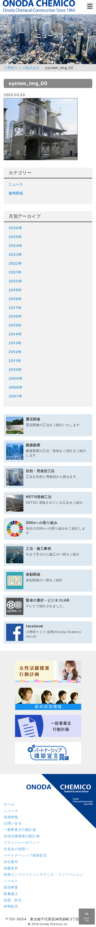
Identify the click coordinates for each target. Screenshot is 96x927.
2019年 (15, 290)
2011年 (15, 361)
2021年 (15, 272)
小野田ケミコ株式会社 (22, 68)
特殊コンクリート (43, 874)
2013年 (15, 343)
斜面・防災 (13, 900)
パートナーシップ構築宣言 (25, 855)
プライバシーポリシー (22, 842)
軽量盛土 (11, 894)
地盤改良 (11, 868)
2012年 (15, 352)
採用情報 (11, 817)
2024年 (15, 245)
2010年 (15, 369)
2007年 (15, 396)
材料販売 (11, 906)
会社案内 (11, 861)
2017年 (15, 308)
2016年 (15, 316)
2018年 (15, 299)
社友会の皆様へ (16, 849)
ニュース (16, 184)
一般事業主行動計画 (20, 829)
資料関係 (16, 193)
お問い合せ (13, 823)
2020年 (15, 281)
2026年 (15, 228)
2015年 (15, 325)
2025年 (15, 237)
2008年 (15, 387)
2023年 (15, 254)
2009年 (15, 378)
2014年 (15, 334)
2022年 (15, 263)
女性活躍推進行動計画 (22, 836)
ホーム (9, 804)
